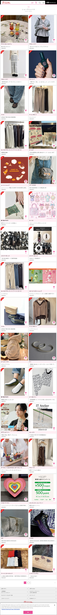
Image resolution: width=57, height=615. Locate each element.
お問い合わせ (32, 588)
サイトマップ (32, 595)
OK (28, 612)
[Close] (54, 605)
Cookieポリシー (33, 598)
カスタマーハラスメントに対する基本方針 (34, 592)
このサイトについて (5, 598)
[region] (28, 609)
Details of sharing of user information (11, 609)
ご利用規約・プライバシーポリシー (5, 592)
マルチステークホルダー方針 (7, 595)
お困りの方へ (3, 588)
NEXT (54, 582)
